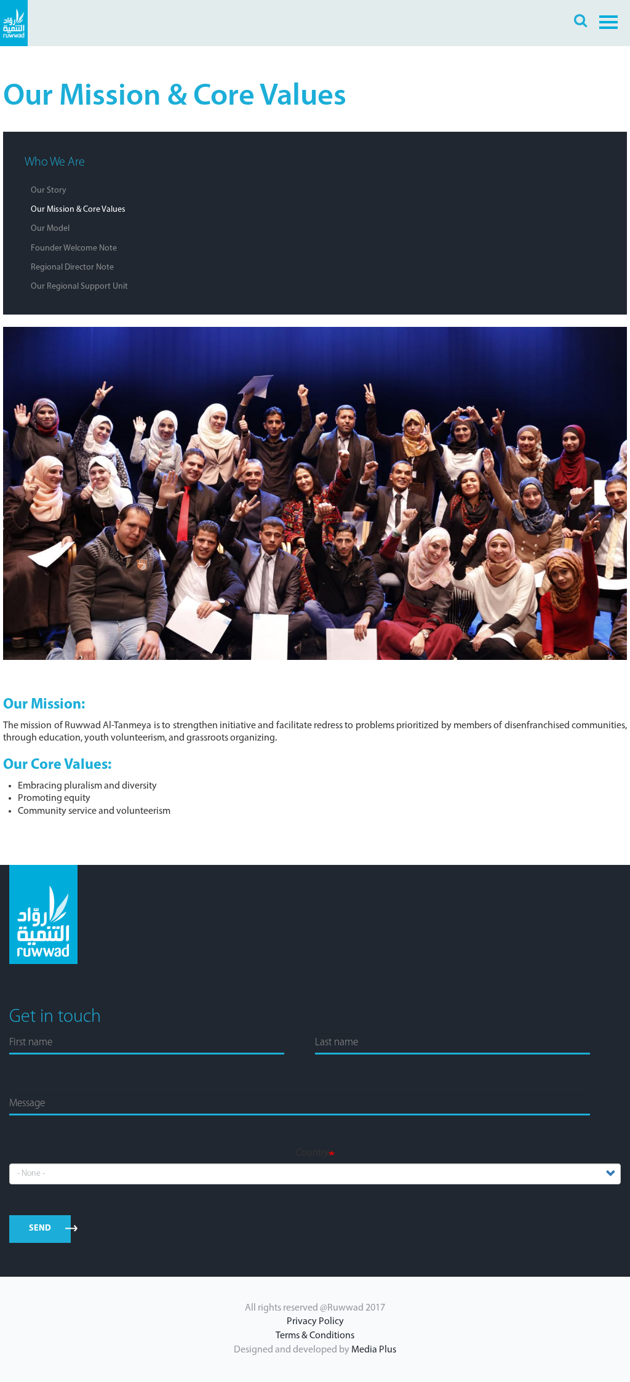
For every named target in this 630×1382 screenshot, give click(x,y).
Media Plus (373, 1350)
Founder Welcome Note (74, 248)
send (40, 1228)
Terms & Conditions (315, 1336)
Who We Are (55, 162)
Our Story (48, 190)
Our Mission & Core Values (78, 209)
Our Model (50, 228)
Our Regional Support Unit (79, 286)
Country (312, 1153)
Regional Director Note (72, 267)
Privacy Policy (315, 1322)
